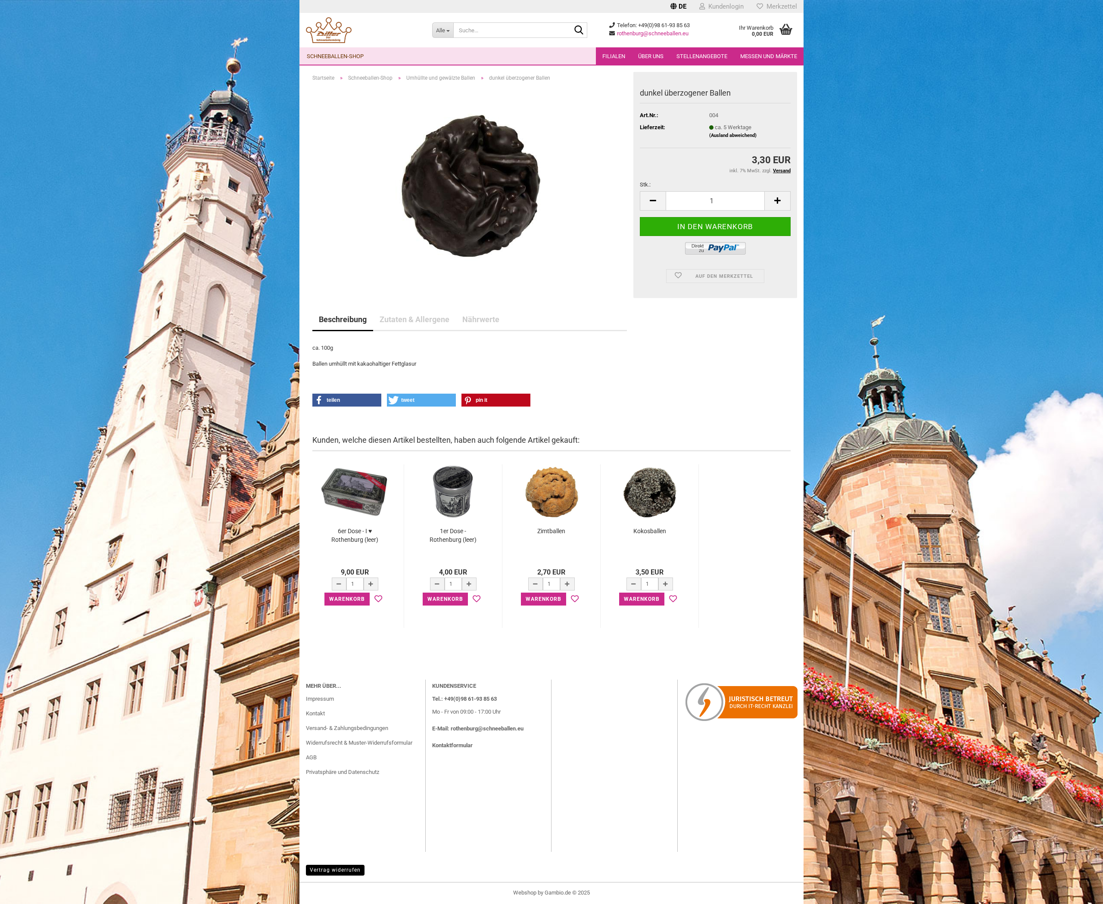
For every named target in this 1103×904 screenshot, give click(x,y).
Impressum (320, 699)
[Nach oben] (1079, 891)
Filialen (613, 56)
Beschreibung (343, 319)
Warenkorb (347, 599)
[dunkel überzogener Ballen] (470, 185)
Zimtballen (551, 531)
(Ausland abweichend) (733, 135)
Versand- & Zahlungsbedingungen (347, 728)
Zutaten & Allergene (414, 319)
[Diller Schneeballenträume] (362, 30)
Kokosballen (649, 531)
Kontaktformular (452, 745)
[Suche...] (579, 30)
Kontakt (315, 713)
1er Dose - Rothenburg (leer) (453, 535)
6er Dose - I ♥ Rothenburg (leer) (354, 535)
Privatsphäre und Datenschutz (342, 772)
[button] (678, 6)
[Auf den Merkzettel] (378, 599)
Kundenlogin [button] (724, 6)
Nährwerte (480, 319)
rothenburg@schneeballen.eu (653, 33)
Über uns (651, 56)
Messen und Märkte (768, 56)
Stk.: (645, 184)
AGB (311, 757)
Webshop (524, 892)
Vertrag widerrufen (335, 870)
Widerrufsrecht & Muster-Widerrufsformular (359, 742)
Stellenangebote (701, 56)
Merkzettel (780, 6)
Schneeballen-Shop (335, 56)
